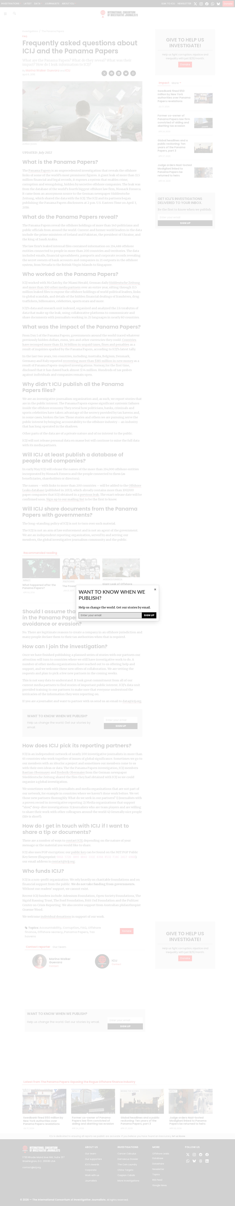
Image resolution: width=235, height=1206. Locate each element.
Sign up (149, 615)
